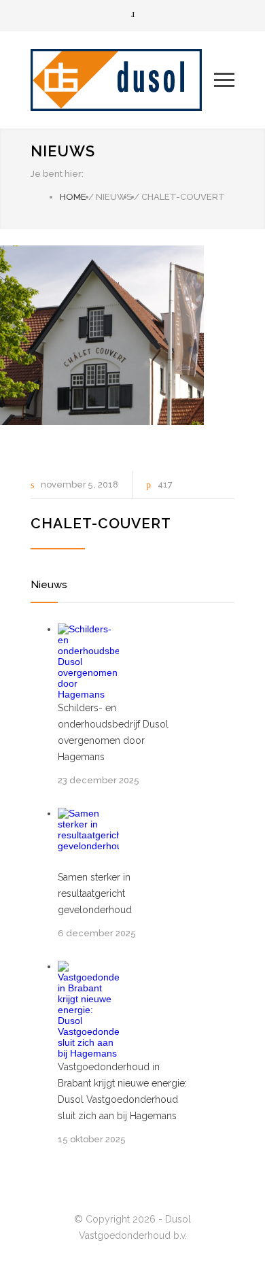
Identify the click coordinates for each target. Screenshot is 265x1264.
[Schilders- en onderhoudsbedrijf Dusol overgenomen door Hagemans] (88, 662)
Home (73, 197)
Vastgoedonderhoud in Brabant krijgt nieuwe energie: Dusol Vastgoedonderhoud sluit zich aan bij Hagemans (122, 1091)
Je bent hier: (57, 174)
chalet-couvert (101, 523)
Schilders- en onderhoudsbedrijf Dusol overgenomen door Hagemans (113, 732)
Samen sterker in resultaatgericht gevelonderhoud (95, 893)
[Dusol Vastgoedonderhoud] (122, 80)
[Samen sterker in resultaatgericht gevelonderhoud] (88, 838)
